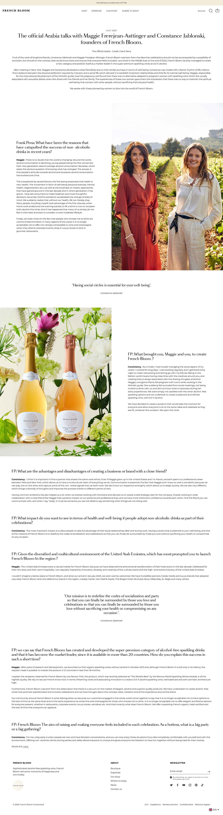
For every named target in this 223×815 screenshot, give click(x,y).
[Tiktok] (202, 785)
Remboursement (170, 805)
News (113, 785)
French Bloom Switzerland (32, 805)
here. (26, 746)
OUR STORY (111, 11)
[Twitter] (171, 785)
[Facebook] (177, 785)
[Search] (211, 11)
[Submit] (209, 771)
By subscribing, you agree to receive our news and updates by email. (190, 778)
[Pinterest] (196, 785)
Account (201, 11)
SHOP (84, 11)
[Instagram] (190, 785)
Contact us (116, 789)
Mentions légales (202, 805)
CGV (147, 805)
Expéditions (155, 805)
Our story (115, 777)
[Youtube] (183, 785)
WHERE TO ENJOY (130, 11)
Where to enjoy (119, 781)
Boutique (115, 768)
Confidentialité (186, 805)
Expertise (115, 772)
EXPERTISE (97, 11)
